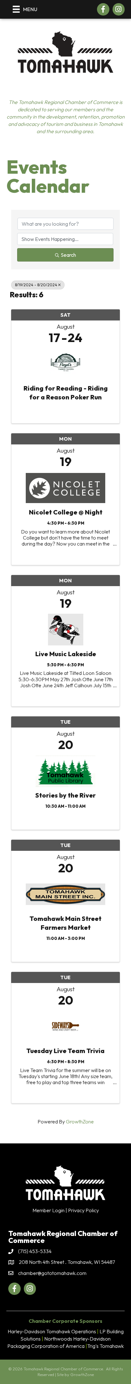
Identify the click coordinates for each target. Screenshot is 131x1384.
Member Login (48, 1210)
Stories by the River (65, 795)
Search (68, 255)
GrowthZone (80, 1121)
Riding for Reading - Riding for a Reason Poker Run (66, 392)
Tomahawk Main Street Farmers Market (65, 923)
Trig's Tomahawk (105, 1346)
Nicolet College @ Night (65, 512)
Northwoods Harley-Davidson (77, 1338)
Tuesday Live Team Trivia (65, 1051)
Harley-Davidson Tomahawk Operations (52, 1331)
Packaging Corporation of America (46, 1346)
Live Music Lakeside (65, 654)
